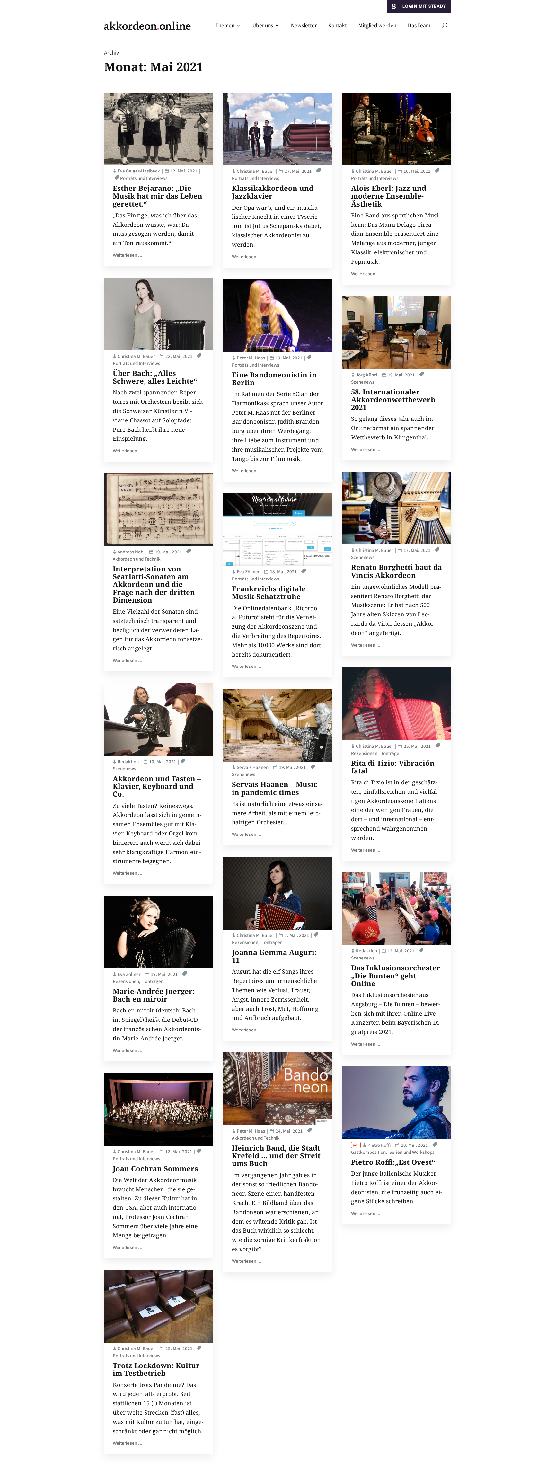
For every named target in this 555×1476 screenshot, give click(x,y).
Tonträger (153, 981)
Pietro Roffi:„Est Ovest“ (393, 1162)
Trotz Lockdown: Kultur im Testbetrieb (156, 1369)
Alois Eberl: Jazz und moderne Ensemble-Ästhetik (388, 195)
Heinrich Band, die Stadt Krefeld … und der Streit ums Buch (276, 1155)
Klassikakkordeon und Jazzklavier (272, 191)
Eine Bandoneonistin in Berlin (274, 378)
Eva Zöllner (129, 974)
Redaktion (128, 761)
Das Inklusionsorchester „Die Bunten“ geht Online (395, 975)
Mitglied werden (377, 25)
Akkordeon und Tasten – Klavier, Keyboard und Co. (157, 786)
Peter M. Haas (251, 358)
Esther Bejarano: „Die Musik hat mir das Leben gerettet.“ (157, 195)
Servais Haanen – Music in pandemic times (274, 788)
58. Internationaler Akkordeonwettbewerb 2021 (393, 399)
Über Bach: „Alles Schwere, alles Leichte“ (155, 376)
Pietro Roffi (379, 1145)
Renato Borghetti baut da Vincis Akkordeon (396, 570)
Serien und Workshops (411, 1152)
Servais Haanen (253, 767)
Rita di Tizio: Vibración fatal (393, 766)
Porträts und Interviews (143, 178)
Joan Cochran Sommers (155, 1168)
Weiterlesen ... (127, 255)
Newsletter (304, 25)
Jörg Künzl (366, 375)
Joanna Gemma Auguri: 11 (274, 956)
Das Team (419, 25)
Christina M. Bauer (136, 356)
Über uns (262, 25)
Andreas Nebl (131, 552)
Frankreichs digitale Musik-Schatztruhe (269, 592)
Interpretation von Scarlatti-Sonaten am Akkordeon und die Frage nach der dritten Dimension (154, 584)
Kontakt (337, 25)
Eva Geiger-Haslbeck (139, 171)
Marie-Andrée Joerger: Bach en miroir (154, 994)
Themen (225, 25)
